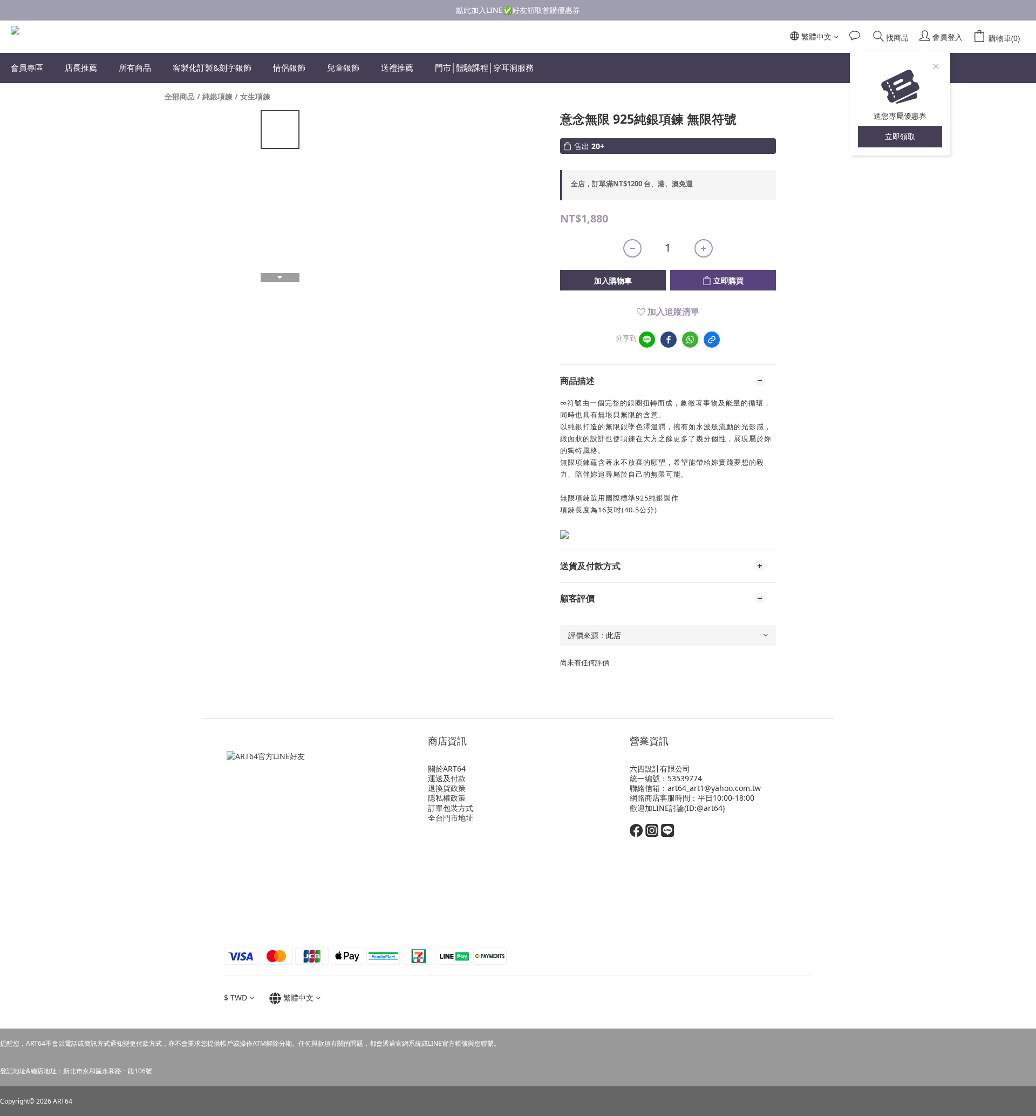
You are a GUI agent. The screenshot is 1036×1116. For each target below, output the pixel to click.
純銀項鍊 (217, 96)
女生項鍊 (255, 96)
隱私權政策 (447, 798)
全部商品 (180, 96)
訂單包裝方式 (450, 808)
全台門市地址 (450, 818)
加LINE (657, 808)
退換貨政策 (447, 788)
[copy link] (712, 340)
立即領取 (900, 136)
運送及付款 (447, 778)
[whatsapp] (690, 340)
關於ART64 (447, 768)
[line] (647, 340)
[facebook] (668, 340)
